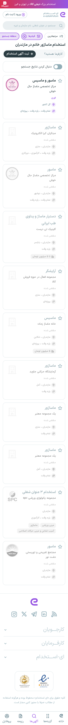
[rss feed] (54, 614)
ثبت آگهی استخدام (18, 54)
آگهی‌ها (34, 721)
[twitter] (24, 614)
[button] (54, 36)
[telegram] (34, 614)
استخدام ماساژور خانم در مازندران (40, 45)
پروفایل (6, 721)
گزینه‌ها (47, 721)
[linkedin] (44, 614)
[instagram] (14, 614)
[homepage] (34, 602)
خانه (61, 721)
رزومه (20, 721)
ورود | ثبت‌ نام (13, 14)
